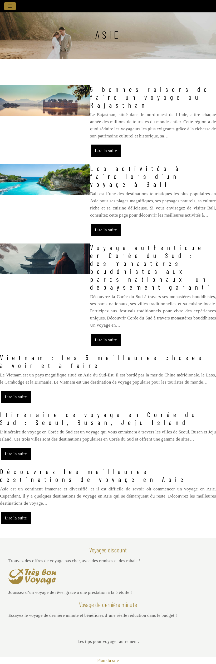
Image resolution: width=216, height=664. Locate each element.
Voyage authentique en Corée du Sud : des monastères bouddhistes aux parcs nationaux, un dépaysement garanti (151, 267)
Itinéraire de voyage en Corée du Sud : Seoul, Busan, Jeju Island (99, 418)
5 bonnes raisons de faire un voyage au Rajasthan (150, 97)
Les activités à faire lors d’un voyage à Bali (136, 176)
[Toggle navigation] (10, 6)
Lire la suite (106, 150)
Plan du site (108, 660)
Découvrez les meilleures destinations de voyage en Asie (93, 475)
